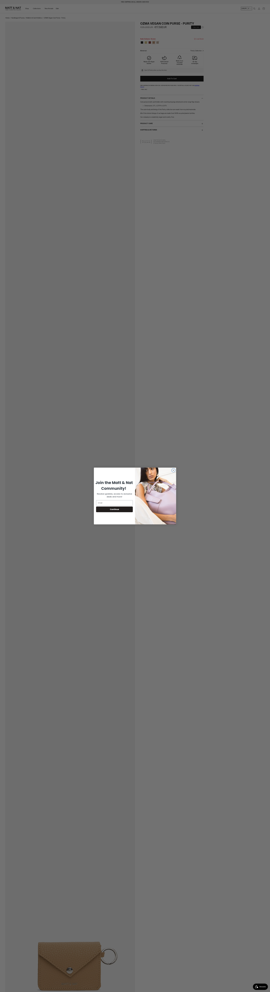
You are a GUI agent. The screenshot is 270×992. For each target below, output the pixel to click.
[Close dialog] (173, 470)
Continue (114, 509)
